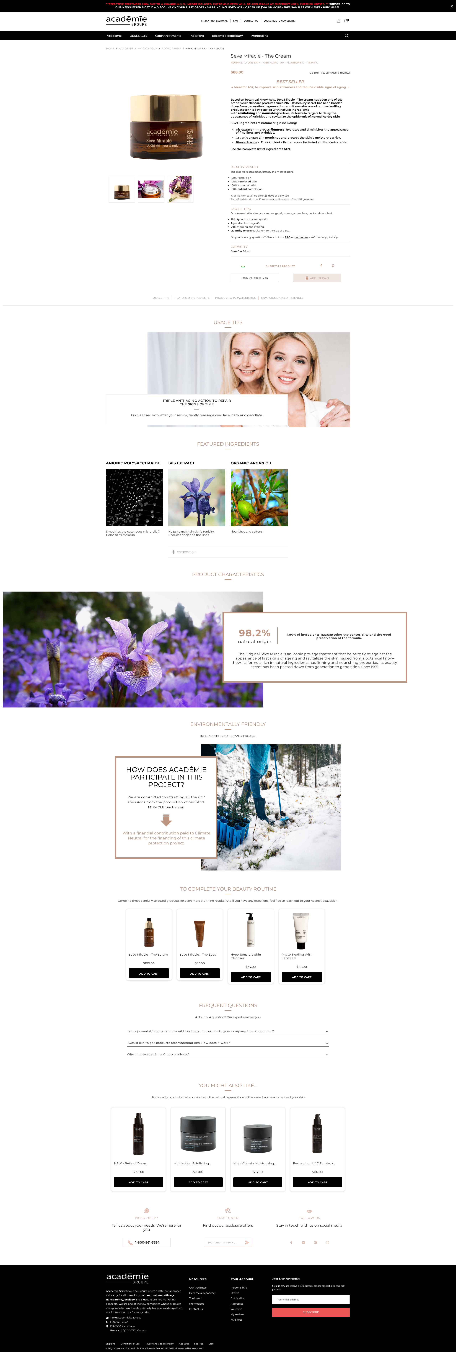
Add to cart (319, 278)
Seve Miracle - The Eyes (198, 954)
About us (184, 1343)
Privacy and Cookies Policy (159, 1343)
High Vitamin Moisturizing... (254, 1163)
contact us (301, 237)
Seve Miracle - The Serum (148, 954)
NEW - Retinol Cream (130, 1163)
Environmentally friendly (282, 297)
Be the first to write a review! (330, 72)
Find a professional (214, 20)
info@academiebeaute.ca (125, 1317)
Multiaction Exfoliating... (192, 1163)
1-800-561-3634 (147, 1242)
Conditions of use (130, 1343)
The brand (195, 1298)
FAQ (235, 20)
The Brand (196, 35)
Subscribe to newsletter (280, 20)
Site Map (198, 1343)
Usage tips (161, 297)
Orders (235, 1293)
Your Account (242, 1279)
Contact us (251, 20)
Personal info (239, 1287)
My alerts (236, 1319)
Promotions (259, 35)
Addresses (237, 1303)
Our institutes (197, 1287)
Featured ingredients (192, 297)
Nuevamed (197, 1348)
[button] (338, 21)
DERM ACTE (138, 35)
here (287, 149)
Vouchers (236, 1309)
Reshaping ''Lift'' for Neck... (314, 1163)
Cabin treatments (168, 35)
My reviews (238, 1314)
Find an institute (255, 277)
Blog (211, 1343)
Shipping (110, 1343)
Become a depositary (227, 35)
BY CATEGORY (147, 48)
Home (110, 48)
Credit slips (238, 1298)
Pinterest (333, 266)
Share (321, 266)
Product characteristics (235, 297)
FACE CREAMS (171, 48)
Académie (114, 35)
